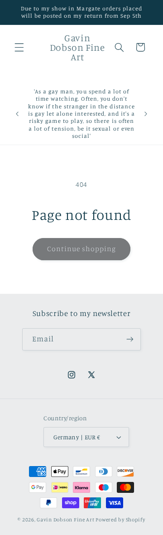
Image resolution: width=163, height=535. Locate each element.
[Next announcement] (146, 114)
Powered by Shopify (120, 519)
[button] (19, 47)
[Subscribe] (130, 339)
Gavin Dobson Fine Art (65, 519)
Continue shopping (81, 248)
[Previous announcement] (17, 114)
